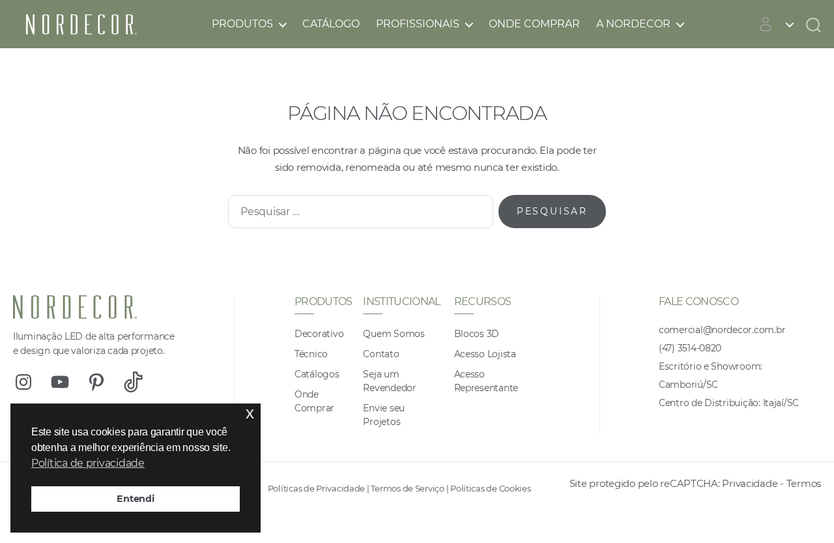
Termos (803, 483)
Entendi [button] (135, 499)
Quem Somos (393, 334)
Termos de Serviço (407, 488)
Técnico (311, 354)
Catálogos (317, 374)
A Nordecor (633, 24)
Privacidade (749, 483)
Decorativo (319, 334)
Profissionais (417, 24)
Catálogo (331, 24)
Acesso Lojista (485, 354)
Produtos (242, 24)
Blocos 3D (477, 334)
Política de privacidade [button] (88, 463)
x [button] (250, 413)
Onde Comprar (534, 24)
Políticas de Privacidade (317, 488)
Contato (381, 354)
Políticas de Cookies (490, 488)
